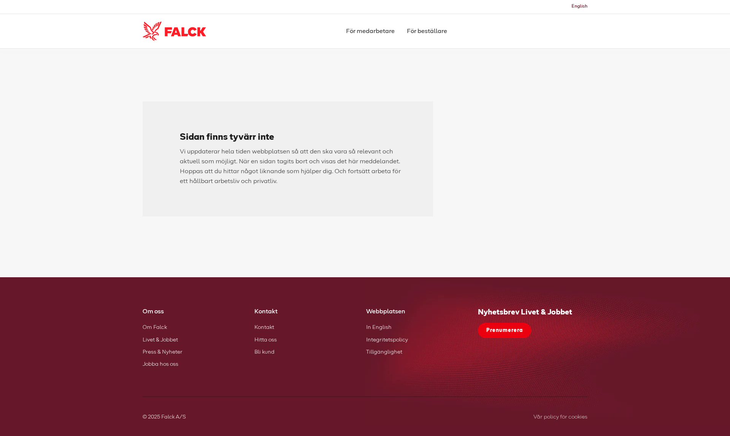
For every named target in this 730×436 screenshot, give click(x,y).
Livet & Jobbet (160, 340)
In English (379, 327)
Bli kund (264, 352)
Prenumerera (504, 330)
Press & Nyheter (162, 352)
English (579, 6)
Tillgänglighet (384, 352)
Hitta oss (265, 340)
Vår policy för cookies (560, 417)
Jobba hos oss (160, 364)
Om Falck (155, 327)
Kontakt (264, 327)
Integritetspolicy (387, 340)
